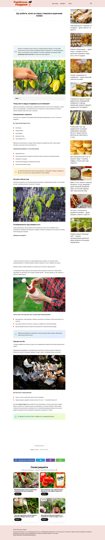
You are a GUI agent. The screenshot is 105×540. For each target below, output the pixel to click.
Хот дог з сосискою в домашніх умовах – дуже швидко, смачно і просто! (80, 212)
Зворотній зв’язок (17, 535)
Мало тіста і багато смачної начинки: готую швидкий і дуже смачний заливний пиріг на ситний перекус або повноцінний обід (81, 187)
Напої (70, 3)
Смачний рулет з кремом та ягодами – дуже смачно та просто (81, 28)
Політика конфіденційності (29, 535)
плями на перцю (40, 445)
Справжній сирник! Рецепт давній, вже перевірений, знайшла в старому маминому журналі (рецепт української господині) (80, 103)
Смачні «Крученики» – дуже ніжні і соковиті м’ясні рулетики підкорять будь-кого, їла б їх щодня (81, 52)
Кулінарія (62, 3)
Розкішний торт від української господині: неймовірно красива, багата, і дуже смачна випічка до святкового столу (79, 132)
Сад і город (55, 3)
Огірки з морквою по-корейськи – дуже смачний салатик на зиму (80, 77)
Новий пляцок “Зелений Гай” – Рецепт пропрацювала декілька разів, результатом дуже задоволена (79, 238)
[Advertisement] (39, 33)
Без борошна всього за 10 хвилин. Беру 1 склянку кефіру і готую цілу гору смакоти (80, 160)
